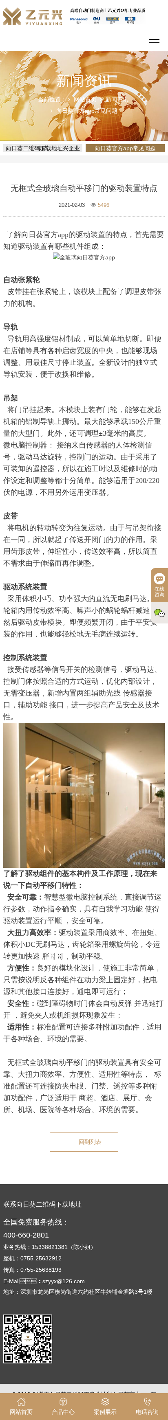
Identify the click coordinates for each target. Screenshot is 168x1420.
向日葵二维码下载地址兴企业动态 (43, 148)
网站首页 (85, 99)
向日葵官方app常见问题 (86, 111)
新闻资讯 (117, 99)
